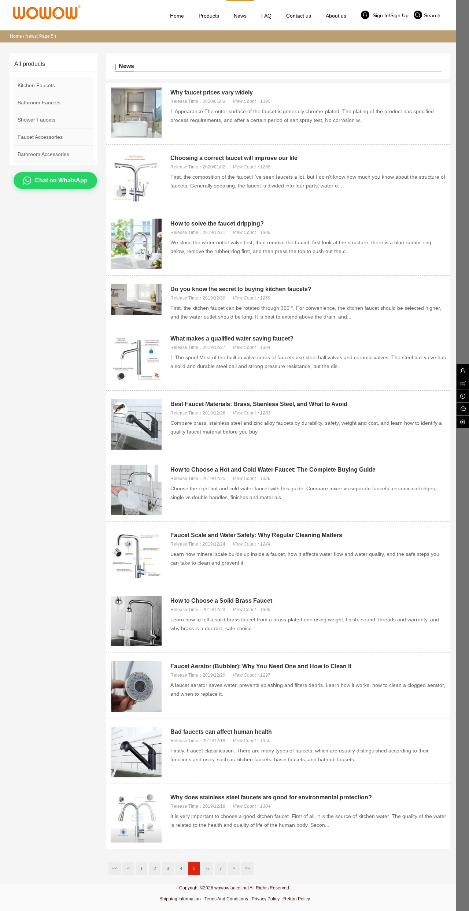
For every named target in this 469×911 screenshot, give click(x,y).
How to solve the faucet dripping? (217, 223)
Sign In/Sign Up (390, 15)
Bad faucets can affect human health (221, 732)
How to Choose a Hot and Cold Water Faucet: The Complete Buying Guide (273, 469)
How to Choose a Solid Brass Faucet (221, 601)
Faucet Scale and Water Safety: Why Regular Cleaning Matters (256, 535)
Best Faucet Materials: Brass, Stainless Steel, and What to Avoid (258, 404)
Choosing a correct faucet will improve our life (234, 158)
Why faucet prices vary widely (211, 92)
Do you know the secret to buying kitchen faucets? (240, 289)
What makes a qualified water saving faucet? (231, 338)
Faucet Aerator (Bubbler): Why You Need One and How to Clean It (260, 666)
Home (16, 36)
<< (114, 868)
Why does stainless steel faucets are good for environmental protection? (271, 797)
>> (247, 868)
